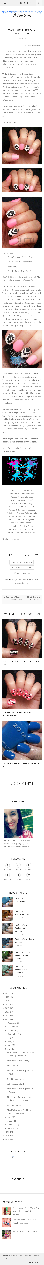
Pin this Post (23, 573)
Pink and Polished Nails (27, 513)
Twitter (18, 869)
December (12, 1023)
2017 (7, 1012)
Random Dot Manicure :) (17, 1105)
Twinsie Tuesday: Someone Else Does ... (20, 765)
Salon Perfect (22, 579)
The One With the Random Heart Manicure (22, 928)
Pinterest (28, 869)
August (10, 1038)
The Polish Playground (25, 519)
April (9, 1117)
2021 (7, 997)
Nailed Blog (27, 503)
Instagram (7, 869)
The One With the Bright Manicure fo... (17, 714)
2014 (7, 1132)
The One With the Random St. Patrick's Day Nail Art (23, 969)
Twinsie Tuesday (22, 583)
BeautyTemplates (16, 1255)
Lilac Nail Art (12, 1066)
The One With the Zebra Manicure (24, 940)
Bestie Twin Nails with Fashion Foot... (20, 663)
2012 (7, 1139)
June (9, 1045)
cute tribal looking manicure (28, 109)
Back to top (34, 1262)
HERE (5, 847)
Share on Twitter (24, 567)
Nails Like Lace (26, 497)
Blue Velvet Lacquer (26, 510)
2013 (7, 1136)
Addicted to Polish (28, 529)
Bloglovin (29, 879)
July (9, 1041)
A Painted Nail (27, 500)
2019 (7, 1004)
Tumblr (18, 879)
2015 (7, 1019)
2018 (7, 1008)
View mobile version (14, 599)
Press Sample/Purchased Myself (33, 45)
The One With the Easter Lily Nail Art (22, 913)
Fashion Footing (27, 494)
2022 (7, 993)
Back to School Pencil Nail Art (25, 1231)
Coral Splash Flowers (16, 1079)
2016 (7, 1015)
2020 (7, 1001)
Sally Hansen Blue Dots (17, 1084)
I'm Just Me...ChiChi (26, 506)
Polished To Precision (26, 532)
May (9, 1049)
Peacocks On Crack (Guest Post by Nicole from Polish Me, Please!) (26, 1211)
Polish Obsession (26, 523)
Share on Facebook (22, 562)
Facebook (7, 879)
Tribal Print (34, 579)
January (10, 1128)
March (10, 1121)
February (11, 1124)
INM (13, 579)
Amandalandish (27, 490)
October (11, 1030)
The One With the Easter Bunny (22, 899)
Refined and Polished (27, 516)
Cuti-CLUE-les (26, 526)
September (12, 1034)
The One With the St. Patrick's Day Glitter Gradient (23, 955)
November (12, 1026)
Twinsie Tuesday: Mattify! (18, 1061)
